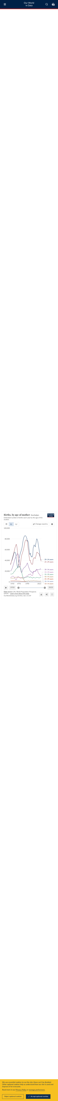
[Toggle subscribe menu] (53, 4)
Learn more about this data (19, 593)
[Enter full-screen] (52, 594)
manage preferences (37, 1090)
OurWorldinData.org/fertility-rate (15, 595)
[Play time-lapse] (6, 588)
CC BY (29, 595)
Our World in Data (29, 4)
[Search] (46, 4)
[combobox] (46, 4)
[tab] (6, 524)
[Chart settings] (52, 524)
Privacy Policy (21, 1090)
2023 (51, 587)
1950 (12, 587)
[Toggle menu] (5, 4)
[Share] (47, 594)
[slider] (18, 587)
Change (41, 524)
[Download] (41, 594)
